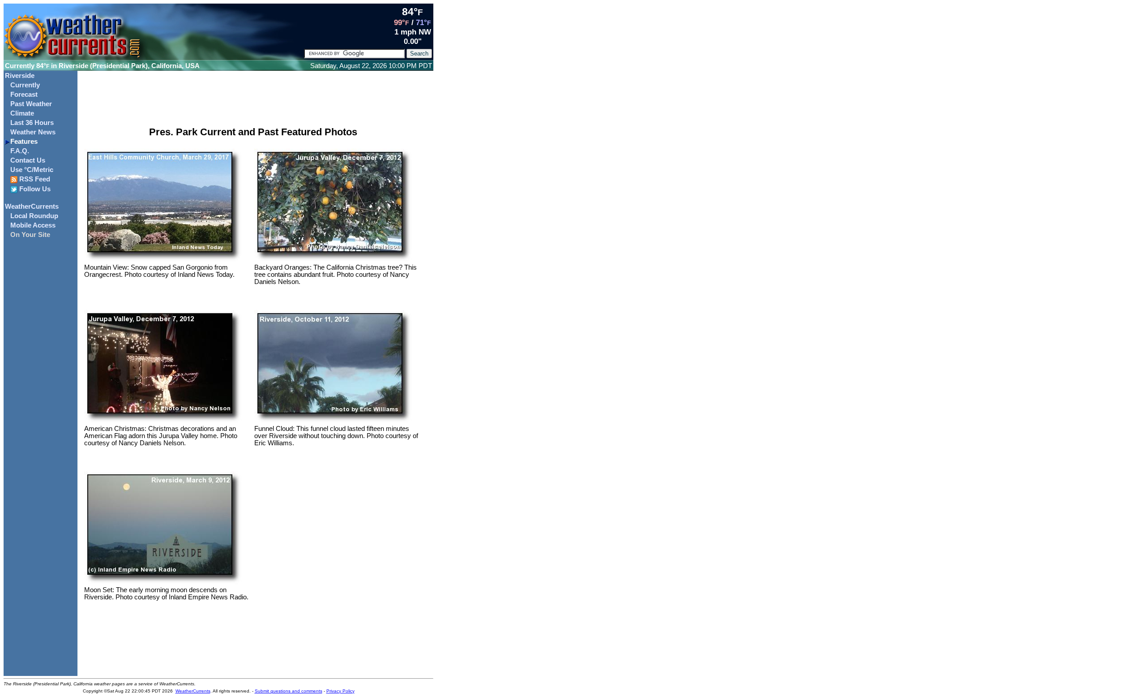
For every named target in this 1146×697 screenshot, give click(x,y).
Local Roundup (34, 215)
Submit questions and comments (288, 690)
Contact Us (27, 160)
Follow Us (34, 189)
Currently (25, 85)
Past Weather (31, 104)
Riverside (19, 75)
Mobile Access (33, 225)
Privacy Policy (340, 690)
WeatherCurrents (32, 206)
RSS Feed (33, 179)
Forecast (24, 94)
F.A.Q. (19, 151)
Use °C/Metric (31, 169)
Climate (22, 113)
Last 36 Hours (32, 122)
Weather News (33, 132)
